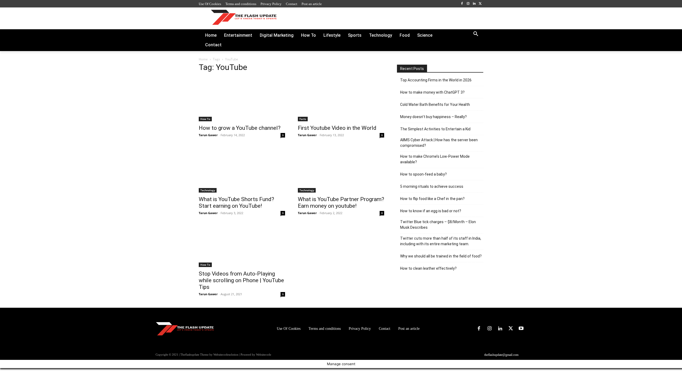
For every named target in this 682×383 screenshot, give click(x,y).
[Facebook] (462, 4)
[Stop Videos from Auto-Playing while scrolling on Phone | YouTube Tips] (242, 247)
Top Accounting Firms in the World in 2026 (436, 80)
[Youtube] (521, 328)
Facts (302, 119)
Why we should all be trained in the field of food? (441, 256)
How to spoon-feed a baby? (423, 174)
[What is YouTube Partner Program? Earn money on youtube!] (341, 171)
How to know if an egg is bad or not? (430, 211)
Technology (207, 190)
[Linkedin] (474, 4)
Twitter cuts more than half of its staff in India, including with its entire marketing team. (440, 241)
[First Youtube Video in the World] (341, 99)
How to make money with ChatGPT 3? (432, 92)
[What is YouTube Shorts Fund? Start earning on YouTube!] (242, 171)
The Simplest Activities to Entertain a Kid (435, 129)
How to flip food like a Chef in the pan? (432, 199)
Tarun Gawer (208, 135)
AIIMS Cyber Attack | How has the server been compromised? (439, 143)
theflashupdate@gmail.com (501, 355)
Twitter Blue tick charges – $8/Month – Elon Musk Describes (438, 225)
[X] (480, 4)
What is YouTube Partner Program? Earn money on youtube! (341, 202)
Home (203, 59)
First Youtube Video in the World (337, 128)
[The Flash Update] (185, 328)
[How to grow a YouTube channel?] (242, 99)
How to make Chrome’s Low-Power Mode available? (435, 159)
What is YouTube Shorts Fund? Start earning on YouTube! (236, 202)
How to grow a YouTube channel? (240, 128)
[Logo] (244, 17)
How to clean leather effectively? (428, 268)
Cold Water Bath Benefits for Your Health (435, 104)
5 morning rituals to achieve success (431, 186)
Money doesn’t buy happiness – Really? (433, 117)
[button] (476, 34)
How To (205, 119)
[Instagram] (468, 4)
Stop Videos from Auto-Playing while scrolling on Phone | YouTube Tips (241, 280)
